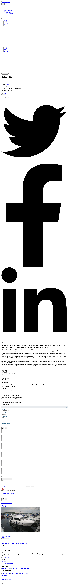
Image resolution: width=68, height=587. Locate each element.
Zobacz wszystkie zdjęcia (8, 479)
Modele (3, 548)
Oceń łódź (32, 486)
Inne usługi (5, 11)
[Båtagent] (5, 2)
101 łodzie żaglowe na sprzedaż (8, 543)
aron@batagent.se (15, 486)
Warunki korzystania (5, 575)
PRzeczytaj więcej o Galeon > (8, 493)
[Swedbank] (23, 573)
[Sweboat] (5, 573)
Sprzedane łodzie (7, 9)
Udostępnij (4, 94)
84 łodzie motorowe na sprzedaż (23, 543)
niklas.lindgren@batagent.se (7, 563)
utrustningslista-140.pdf (9, 342)
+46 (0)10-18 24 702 (6, 486)
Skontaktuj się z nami (5, 538)
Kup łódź (5, 6)
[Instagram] (24, 568)
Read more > (22, 486)
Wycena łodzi (8, 12)
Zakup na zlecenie (9, 13)
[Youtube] (15, 568)
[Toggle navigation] (3, 4)
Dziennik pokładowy (7, 10)
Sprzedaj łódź (6, 8)
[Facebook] (6, 568)
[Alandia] (14, 573)
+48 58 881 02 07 (5, 561)
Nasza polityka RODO (6, 579)
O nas (4, 14)
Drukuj (4, 93)
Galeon (8, 84)
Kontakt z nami (6, 15)
